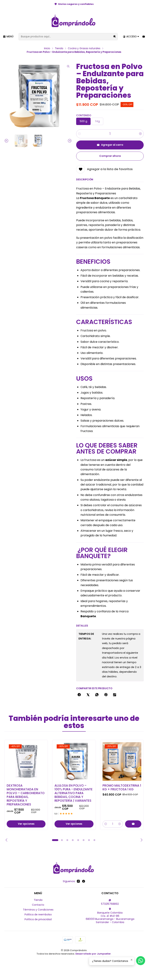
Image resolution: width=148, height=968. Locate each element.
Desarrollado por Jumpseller (93, 953)
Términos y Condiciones (38, 909)
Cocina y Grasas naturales (84, 48)
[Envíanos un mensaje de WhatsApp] (140, 960)
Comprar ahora (110, 156)
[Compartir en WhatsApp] (97, 695)
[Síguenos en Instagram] (78, 881)
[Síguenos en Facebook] (83, 881)
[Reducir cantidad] (79, 134)
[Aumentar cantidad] (140, 134)
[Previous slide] (7, 140)
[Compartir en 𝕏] (88, 695)
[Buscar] (115, 36)
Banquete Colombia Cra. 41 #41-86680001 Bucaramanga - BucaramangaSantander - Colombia (110, 917)
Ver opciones (26, 824)
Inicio (47, 48)
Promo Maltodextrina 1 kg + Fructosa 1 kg (122, 787)
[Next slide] (69, 140)
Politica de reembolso (38, 914)
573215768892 (110, 904)
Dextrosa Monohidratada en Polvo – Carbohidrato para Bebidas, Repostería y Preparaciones (26, 795)
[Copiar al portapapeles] (115, 695)
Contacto (38, 905)
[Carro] (144, 36)
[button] (55, 840)
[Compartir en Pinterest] (106, 695)
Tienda (59, 48)
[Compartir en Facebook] (79, 695)
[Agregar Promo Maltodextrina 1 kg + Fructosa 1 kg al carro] (133, 824)
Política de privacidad (38, 919)
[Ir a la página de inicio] (74, 21)
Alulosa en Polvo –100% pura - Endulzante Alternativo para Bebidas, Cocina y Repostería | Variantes (74, 793)
